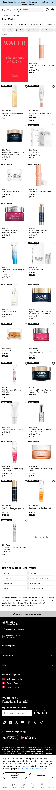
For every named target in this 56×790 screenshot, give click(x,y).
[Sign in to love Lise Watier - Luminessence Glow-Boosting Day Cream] (53, 38)
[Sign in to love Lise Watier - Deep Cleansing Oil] (26, 285)
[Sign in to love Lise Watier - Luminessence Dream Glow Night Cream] (53, 442)
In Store (20, 30)
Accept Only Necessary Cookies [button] (15, 775)
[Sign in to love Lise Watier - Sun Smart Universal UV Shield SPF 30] (53, 86)
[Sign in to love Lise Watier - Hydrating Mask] (26, 324)
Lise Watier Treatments (39, 600)
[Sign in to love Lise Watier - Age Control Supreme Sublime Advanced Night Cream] (26, 125)
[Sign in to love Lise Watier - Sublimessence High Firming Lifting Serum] (26, 442)
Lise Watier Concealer (29, 603)
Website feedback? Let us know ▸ (28, 614)
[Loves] (47, 9)
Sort (9, 30)
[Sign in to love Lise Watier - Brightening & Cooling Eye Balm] (53, 165)
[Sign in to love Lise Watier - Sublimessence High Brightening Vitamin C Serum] (53, 481)
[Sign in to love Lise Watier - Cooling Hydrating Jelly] (26, 165)
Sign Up (40, 713)
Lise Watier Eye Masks (20, 600)
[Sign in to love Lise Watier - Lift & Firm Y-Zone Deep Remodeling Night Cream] (26, 204)
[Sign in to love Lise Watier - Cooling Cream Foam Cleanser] (26, 402)
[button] (21, 768)
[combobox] (30, 10)
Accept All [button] (41, 775)
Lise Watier (6, 15)
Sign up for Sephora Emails (14, 707)
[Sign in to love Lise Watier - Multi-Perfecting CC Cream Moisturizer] (26, 363)
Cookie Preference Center (34, 768)
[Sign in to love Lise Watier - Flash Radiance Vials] (53, 243)
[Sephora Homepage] (8, 9)
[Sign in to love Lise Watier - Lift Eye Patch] (53, 125)
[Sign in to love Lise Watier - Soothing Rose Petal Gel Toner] (26, 86)
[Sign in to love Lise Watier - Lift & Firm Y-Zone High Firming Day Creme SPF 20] (53, 324)
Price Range (46, 30)
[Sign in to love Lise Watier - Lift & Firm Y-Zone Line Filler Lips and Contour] (26, 520)
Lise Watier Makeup (25, 605)
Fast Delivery (33, 30)
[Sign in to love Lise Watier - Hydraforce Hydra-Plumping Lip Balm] (26, 243)
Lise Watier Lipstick (36, 597)
